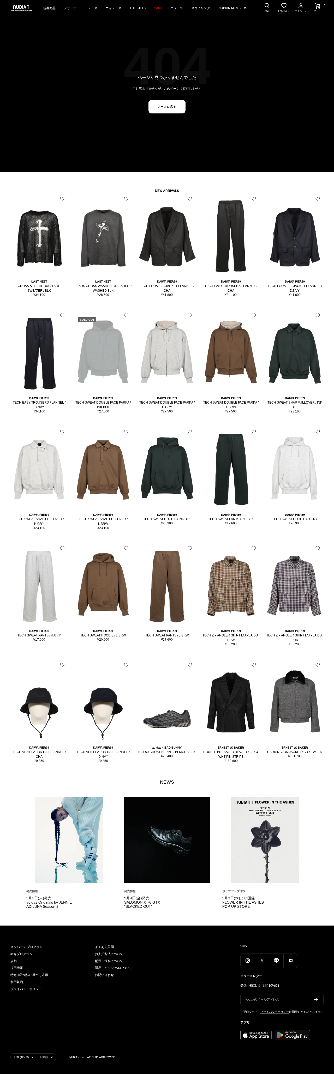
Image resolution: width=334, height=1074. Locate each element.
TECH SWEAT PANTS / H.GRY (39, 635)
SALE (158, 8)
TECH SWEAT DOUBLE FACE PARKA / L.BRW (231, 405)
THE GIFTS (138, 8)
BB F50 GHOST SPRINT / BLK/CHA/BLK (166, 752)
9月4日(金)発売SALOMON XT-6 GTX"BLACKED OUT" (142, 902)
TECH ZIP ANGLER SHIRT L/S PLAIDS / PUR (294, 638)
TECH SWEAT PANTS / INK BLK (231, 519)
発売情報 (32, 891)
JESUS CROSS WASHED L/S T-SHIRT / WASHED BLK (103, 288)
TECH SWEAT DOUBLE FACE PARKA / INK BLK (103, 405)
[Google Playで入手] (292, 1035)
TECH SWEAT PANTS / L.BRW (167, 635)
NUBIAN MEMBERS (232, 8)
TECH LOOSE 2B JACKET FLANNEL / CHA (167, 288)
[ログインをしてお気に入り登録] (62, 199)
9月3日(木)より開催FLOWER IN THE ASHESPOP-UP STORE (243, 902)
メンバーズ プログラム (26, 947)
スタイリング (200, 8)
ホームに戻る (167, 106)
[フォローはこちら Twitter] (262, 961)
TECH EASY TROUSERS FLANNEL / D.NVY (39, 405)
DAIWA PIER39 (167, 281)
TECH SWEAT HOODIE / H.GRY (295, 519)
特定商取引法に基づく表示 (29, 975)
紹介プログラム (21, 954)
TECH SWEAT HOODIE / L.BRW (103, 635)
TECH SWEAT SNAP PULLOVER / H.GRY (39, 521)
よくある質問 (104, 947)
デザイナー (72, 8)
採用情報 (16, 968)
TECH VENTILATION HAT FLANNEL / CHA (39, 754)
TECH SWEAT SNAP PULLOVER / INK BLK (294, 405)
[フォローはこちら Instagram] (247, 961)
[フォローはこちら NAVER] (290, 961)
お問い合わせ (104, 975)
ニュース (176, 8)
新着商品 (49, 8)
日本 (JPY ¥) (21, 1057)
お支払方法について (109, 954)
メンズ (92, 8)
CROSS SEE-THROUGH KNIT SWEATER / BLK (39, 288)
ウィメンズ (113, 8)
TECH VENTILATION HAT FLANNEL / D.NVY (103, 754)
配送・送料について (109, 961)
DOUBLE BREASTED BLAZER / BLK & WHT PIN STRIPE (230, 754)
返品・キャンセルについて (114, 968)
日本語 (44, 1057)
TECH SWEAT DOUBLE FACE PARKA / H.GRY (167, 405)
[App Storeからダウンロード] (256, 1035)
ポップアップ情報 (233, 891)
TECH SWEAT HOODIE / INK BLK (167, 519)
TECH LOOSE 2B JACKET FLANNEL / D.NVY (295, 288)
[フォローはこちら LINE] (276, 961)
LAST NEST (39, 281)
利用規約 (16, 982)
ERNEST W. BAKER (231, 747)
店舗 (13, 961)
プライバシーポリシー (26, 989)
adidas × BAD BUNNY (167, 747)
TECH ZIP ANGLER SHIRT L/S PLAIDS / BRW (230, 638)
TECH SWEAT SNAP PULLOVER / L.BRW (103, 521)
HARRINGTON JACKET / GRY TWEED (294, 752)
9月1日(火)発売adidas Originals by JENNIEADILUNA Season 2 (49, 902)
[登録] (316, 999)
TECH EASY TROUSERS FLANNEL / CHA (231, 288)
